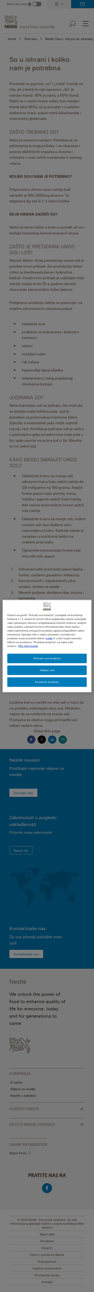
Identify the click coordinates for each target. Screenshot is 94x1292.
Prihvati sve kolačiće (47, 658)
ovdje (49, 638)
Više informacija (28, 646)
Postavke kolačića (47, 682)
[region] (46, 646)
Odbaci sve (47, 670)
